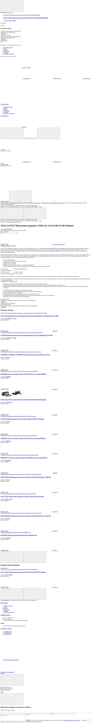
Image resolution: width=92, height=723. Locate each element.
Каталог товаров (26, 67)
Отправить (28, 720)
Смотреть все (4, 40)
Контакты (5, 52)
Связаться (3, 33)
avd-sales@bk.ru (87, 78)
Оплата (14, 245)
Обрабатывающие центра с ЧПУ (18, 203)
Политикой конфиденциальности (72, 720)
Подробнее (3, 307)
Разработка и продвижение (7, 672)
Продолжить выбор (5, 689)
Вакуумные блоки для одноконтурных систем (52, 203)
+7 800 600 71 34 (26, 78)
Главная (2, 203)
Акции (5, 48)
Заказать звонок (4, 104)
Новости (5, 50)
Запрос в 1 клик (4, 244)
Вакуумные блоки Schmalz (33, 203)
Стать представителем (8, 54)
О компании (6, 51)
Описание (3, 245)
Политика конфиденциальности (11, 660)
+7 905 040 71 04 (56, 78)
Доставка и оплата (8, 47)
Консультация (61, 244)
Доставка (9, 245)
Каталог (7, 203)
